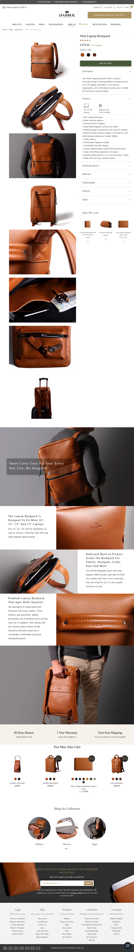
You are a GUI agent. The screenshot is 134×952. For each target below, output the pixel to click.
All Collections (91, 937)
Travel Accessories (91, 919)
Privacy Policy (17, 931)
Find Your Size (42, 931)
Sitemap (92, 940)
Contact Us (42, 925)
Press (116, 925)
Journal (116, 934)
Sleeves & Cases (67, 922)
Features (86, 99)
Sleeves (30, 24)
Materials (86, 174)
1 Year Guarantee (17, 925)
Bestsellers (100, 24)
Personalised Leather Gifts (92, 925)
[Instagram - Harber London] (116, 948)
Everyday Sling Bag (105, 232)
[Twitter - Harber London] (107, 948)
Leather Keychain (17, 783)
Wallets (17, 24)
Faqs (42, 928)
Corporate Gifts (116, 928)
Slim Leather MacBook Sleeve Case (84, 787)
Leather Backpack (50, 783)
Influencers (116, 922)
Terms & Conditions (17, 919)
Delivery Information (17, 922)
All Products (67, 937)
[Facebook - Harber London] (112, 948)
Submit (88, 883)
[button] (85, 40)
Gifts (84, 24)
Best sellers (66, 934)
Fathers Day (91, 934)
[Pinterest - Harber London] (121, 948)
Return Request (42, 937)
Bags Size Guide (42, 934)
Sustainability (88, 183)
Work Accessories (92, 922)
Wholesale (116, 931)
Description (87, 71)
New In (71, 24)
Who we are (42, 919)
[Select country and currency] (4, 7)
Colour (85, 50)
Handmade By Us (90, 166)
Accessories (56, 24)
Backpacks (19, 30)
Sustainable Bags (91, 931)
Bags (42, 24)
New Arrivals (91, 928)
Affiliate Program (116, 919)
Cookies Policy (17, 934)
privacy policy (77, 893)
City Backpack (116, 783)
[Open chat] (127, 945)
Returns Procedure (17, 928)
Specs (85, 199)
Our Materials (42, 922)
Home (5, 30)
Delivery (86, 191)
